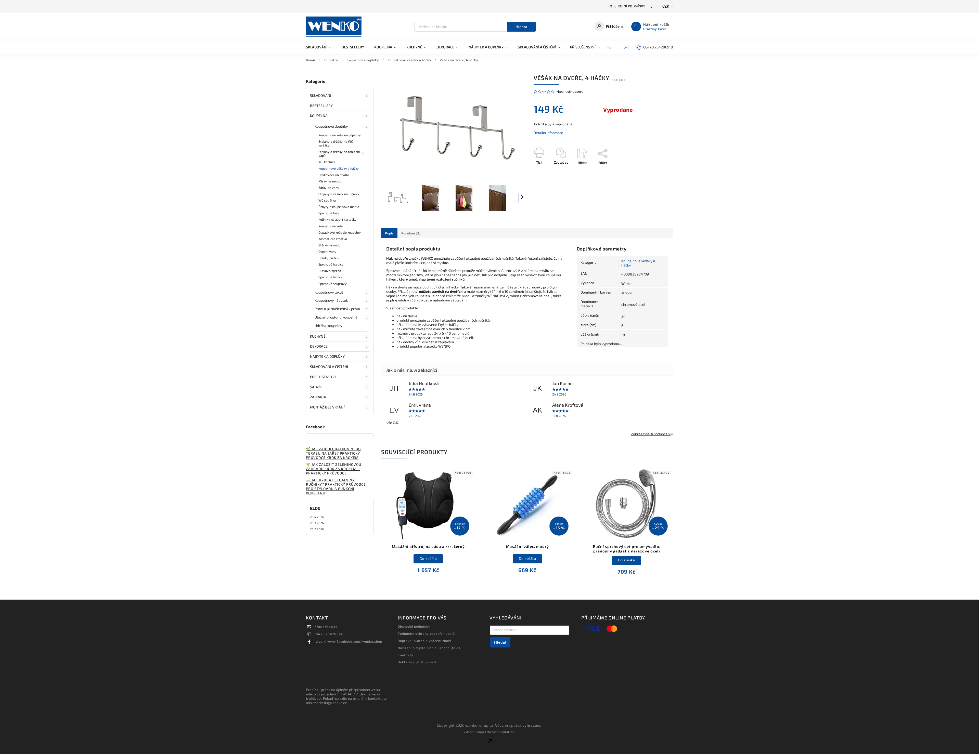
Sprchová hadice (330, 277)
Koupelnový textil (329, 292)
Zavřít (657, 171)
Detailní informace (548, 132)
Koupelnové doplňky (331, 126)
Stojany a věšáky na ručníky (338, 194)
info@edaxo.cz (326, 627)
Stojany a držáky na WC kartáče (335, 143)
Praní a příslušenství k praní (337, 309)
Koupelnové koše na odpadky (339, 135)
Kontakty (405, 655)
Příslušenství (323, 377)
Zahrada (318, 397)
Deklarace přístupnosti (417, 662)
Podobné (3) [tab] (411, 233)
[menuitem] (321, 47)
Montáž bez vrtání (327, 407)
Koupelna (319, 115)
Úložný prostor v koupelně (336, 317)
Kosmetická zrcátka (332, 239)
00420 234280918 (329, 634)
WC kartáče (326, 162)
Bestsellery (321, 105)
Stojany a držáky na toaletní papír (339, 153)
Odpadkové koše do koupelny (339, 232)
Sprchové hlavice (331, 264)
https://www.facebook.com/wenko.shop (348, 641)
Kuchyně (318, 336)
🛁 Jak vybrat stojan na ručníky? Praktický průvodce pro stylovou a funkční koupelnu (336, 486)
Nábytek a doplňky (327, 356)
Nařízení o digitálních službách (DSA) (429, 648)
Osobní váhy (327, 251)
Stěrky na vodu (329, 245)
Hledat (521, 27)
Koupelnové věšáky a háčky (338, 168)
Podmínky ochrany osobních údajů (426, 633)
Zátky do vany (328, 188)
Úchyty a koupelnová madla (338, 207)
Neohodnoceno (570, 92)
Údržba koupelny (328, 325)
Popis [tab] (389, 233)
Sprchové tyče (328, 213)
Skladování (320, 95)
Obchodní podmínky (628, 6)
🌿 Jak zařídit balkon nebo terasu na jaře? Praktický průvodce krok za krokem (333, 453)
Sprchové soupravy (332, 284)
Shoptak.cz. (506, 731)
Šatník (316, 387)
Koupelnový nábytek (331, 300)
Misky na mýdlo (329, 181)
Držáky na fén (328, 258)
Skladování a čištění (329, 366)
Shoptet (480, 731)
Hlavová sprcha (329, 271)
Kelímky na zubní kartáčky (337, 219)
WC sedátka (327, 200)
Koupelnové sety (330, 226)
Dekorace (319, 346)
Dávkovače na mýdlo (333, 175)
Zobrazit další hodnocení (651, 434)
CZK (665, 6)
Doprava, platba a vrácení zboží (424, 641)
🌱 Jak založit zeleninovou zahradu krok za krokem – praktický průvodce (333, 468)
